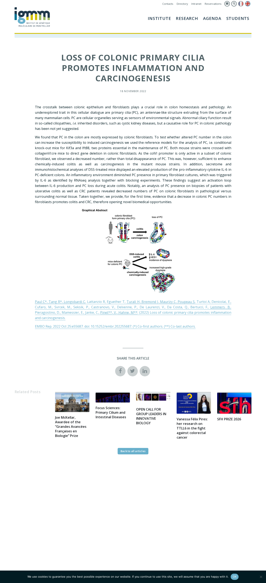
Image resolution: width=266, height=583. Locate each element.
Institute (159, 18)
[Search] (234, 3)
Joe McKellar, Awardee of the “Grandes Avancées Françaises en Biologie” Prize (70, 426)
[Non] (261, 577)
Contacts (167, 4)
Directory (182, 4)
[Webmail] (227, 3)
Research (187, 18)
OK (235, 576)
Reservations (213, 4)
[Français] (241, 3)
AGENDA (212, 18)
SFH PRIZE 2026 (229, 419)
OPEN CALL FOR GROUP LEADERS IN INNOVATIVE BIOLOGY (151, 416)
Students (237, 18)
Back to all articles (133, 451)
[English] (247, 3)
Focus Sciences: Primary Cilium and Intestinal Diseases (111, 412)
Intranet (196, 4)
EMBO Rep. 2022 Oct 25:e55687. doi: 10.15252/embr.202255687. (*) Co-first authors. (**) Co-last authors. (115, 326)
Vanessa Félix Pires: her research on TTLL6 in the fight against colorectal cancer (192, 428)
